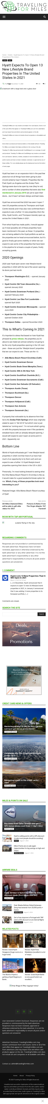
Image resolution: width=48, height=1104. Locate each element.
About (22, 1076)
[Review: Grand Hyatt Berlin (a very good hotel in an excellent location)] (35, 965)
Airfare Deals (9, 898)
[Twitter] (30, 1011)
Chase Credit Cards (10, 732)
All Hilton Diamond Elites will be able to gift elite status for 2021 (12, 506)
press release (18, 338)
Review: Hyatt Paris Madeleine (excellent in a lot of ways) (35, 952)
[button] (4, 17)
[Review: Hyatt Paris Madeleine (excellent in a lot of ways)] (35, 940)
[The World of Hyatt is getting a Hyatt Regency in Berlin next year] (12, 965)
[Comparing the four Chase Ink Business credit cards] (24, 748)
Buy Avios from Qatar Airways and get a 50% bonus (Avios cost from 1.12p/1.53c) (23, 824)
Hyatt (9, 60)
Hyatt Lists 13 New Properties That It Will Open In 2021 (28, 577)
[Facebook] (17, 1011)
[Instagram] (24, 1011)
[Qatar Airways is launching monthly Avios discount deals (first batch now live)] (24, 887)
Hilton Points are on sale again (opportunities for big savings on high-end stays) (29, 848)
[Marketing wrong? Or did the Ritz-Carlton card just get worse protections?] (24, 721)
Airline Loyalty (9, 829)
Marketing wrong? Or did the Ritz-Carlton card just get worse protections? (23, 727)
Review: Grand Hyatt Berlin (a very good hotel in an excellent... (34, 977)
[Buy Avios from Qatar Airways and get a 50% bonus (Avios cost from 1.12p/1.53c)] (24, 818)
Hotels (10, 55)
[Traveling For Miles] (24, 7)
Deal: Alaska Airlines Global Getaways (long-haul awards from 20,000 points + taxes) (28, 907)
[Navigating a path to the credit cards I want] (24, 775)
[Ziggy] (3, 84)
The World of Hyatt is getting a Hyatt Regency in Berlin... (12, 977)
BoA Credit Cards (10, 785)
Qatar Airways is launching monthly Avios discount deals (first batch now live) (23, 894)
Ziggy (9, 84)
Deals (16, 841)
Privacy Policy (30, 1076)
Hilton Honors (19, 853)
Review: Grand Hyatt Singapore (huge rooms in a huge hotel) (12, 952)
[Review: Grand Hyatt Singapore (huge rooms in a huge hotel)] (12, 940)
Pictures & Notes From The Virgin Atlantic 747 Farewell (36, 506)
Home (4, 55)
